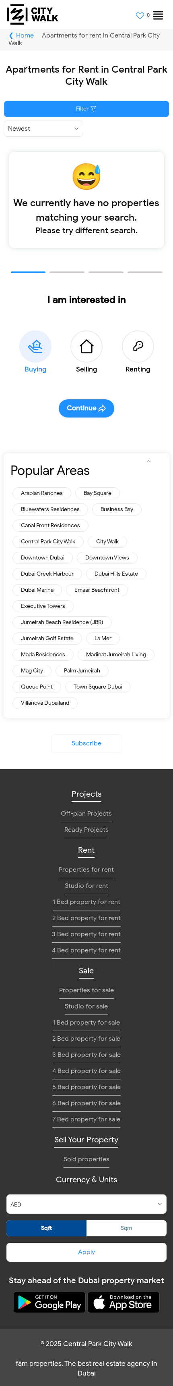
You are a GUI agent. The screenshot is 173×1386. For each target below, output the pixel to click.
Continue (82, 408)
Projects (86, 794)
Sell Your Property (86, 1140)
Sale (86, 971)
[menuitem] (155, 12)
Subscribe (86, 743)
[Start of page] (149, 461)
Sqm (126, 1228)
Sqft (46, 1228)
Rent (86, 850)
